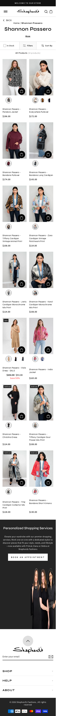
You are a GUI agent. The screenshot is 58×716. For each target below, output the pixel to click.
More (27, 36)
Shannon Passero (32, 23)
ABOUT (9, 690)
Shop (7, 671)
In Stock (10, 45)
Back (9, 20)
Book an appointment (28, 557)
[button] (5, 11)
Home (16, 23)
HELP (7, 680)
